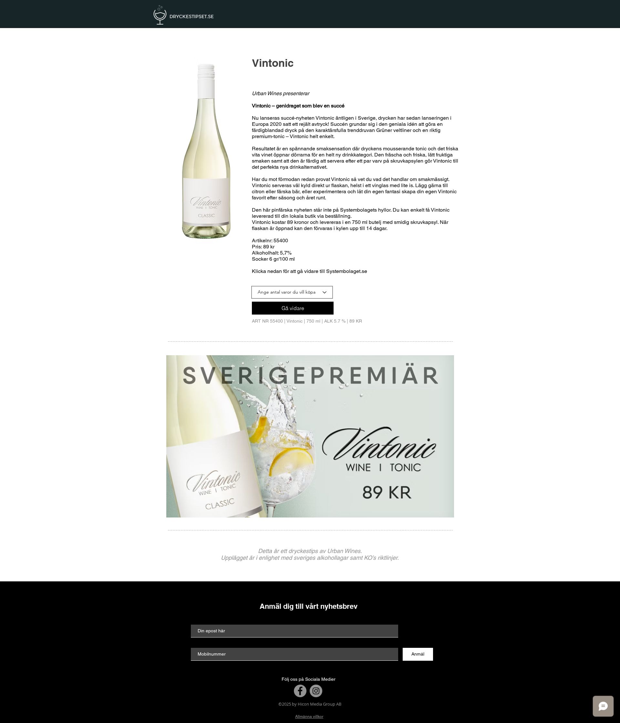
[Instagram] (316, 691)
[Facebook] (300, 691)
